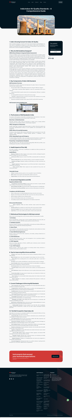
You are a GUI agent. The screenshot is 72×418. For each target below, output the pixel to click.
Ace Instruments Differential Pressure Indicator (39, 394)
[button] (36, 2)
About (32, 2)
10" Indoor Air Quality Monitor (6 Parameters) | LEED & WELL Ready (47, 375)
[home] (12, 2)
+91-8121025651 (54, 374)
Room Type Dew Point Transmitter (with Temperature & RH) (39, 380)
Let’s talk (60, 2)
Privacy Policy (11, 415)
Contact (45, 2)
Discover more (55, 356)
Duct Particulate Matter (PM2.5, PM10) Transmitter (39, 399)
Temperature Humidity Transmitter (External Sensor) (46, 402)
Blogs (41, 2)
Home (29, 2)
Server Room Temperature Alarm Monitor (39, 387)
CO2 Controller (38, 396)
